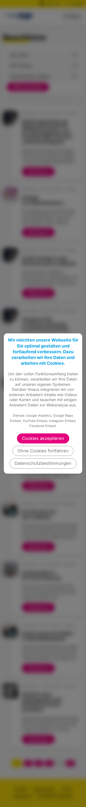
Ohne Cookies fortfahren (43, 450)
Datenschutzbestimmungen (43, 463)
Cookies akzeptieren (43, 438)
